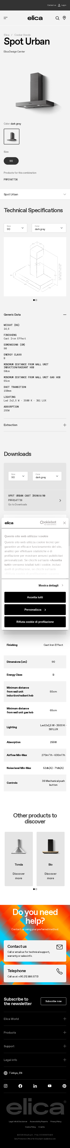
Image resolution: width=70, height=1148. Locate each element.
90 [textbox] (8, 229)
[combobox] (15, 228)
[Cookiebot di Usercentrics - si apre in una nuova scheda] (41, 523)
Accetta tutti (35, 597)
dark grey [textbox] (40, 229)
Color (37, 226)
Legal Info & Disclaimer (18, 1121)
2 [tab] (36, 300)
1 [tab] (34, 300)
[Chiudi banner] (64, 523)
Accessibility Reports (39, 1121)
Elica (6, 35)
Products (10, 1032)
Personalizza (32, 609)
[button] (11, 136)
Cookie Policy (30, 1127)
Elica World (11, 1019)
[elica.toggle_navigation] (5, 18)
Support (9, 1046)
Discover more (19, 876)
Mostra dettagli (49, 585)
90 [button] (11, 161)
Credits (41, 1127)
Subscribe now (53, 1001)
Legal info (10, 1060)
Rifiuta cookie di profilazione (35, 621)
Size (9, 226)
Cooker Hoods (22, 35)
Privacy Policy (55, 1121)
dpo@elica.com (49, 1139)
